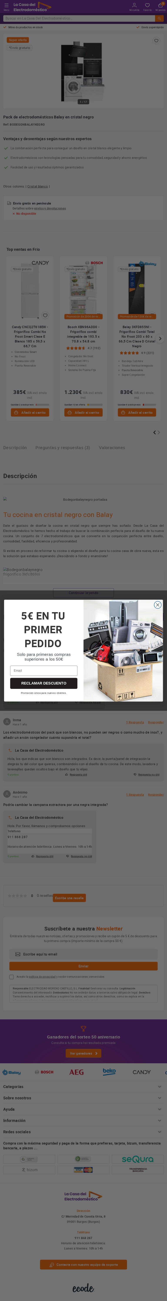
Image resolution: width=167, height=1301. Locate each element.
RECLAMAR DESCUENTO (43, 683)
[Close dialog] (157, 604)
